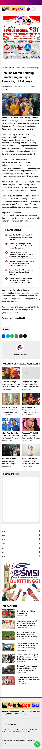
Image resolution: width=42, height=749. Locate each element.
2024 (21, 540)
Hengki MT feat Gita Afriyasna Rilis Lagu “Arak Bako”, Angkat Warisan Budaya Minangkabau (9, 461)
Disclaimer (27, 714)
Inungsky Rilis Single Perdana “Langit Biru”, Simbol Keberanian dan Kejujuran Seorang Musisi (21, 263)
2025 (21, 535)
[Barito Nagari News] (13, 11)
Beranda (4, 68)
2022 (21, 548)
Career (34, 714)
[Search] (39, 3)
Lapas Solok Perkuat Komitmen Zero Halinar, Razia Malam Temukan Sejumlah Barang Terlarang (27, 646)
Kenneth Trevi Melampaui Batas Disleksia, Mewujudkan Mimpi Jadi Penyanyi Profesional (20, 246)
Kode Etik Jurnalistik (33, 711)
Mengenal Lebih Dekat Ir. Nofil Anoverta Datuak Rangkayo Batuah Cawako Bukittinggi (27, 623)
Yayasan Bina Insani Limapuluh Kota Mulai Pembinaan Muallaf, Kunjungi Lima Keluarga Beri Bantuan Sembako (27, 657)
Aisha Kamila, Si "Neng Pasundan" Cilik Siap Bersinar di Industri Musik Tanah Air (21, 237)
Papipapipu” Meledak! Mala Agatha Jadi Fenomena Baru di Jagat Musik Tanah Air (31, 435)
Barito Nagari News (19, 740)
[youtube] (9, 2)
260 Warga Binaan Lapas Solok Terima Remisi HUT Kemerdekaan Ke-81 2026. (28, 679)
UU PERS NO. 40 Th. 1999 (13, 714)
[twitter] (8, 336)
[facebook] (2, 2)
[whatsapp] (12, 336)
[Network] (28, 9)
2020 (21, 557)
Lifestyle (11, 68)
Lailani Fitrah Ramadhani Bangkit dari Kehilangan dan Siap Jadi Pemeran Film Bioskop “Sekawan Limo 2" (10, 435)
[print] (16, 336)
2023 (21, 544)
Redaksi (5, 711)
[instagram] (5, 2)
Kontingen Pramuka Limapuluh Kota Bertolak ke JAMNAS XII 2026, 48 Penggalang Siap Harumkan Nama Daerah (27, 668)
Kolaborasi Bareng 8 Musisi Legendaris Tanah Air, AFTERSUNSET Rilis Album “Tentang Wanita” (21, 255)
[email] (21, 336)
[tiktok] (12, 2)
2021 (21, 552)
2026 (21, 531)
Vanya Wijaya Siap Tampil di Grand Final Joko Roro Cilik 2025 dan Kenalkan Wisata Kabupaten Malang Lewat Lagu (21, 281)
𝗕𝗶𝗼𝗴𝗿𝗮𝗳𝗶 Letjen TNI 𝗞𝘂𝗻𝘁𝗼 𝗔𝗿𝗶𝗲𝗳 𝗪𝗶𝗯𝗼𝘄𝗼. (27, 612)
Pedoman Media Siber (16, 711)
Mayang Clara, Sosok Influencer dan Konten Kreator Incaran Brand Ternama (21, 272)
